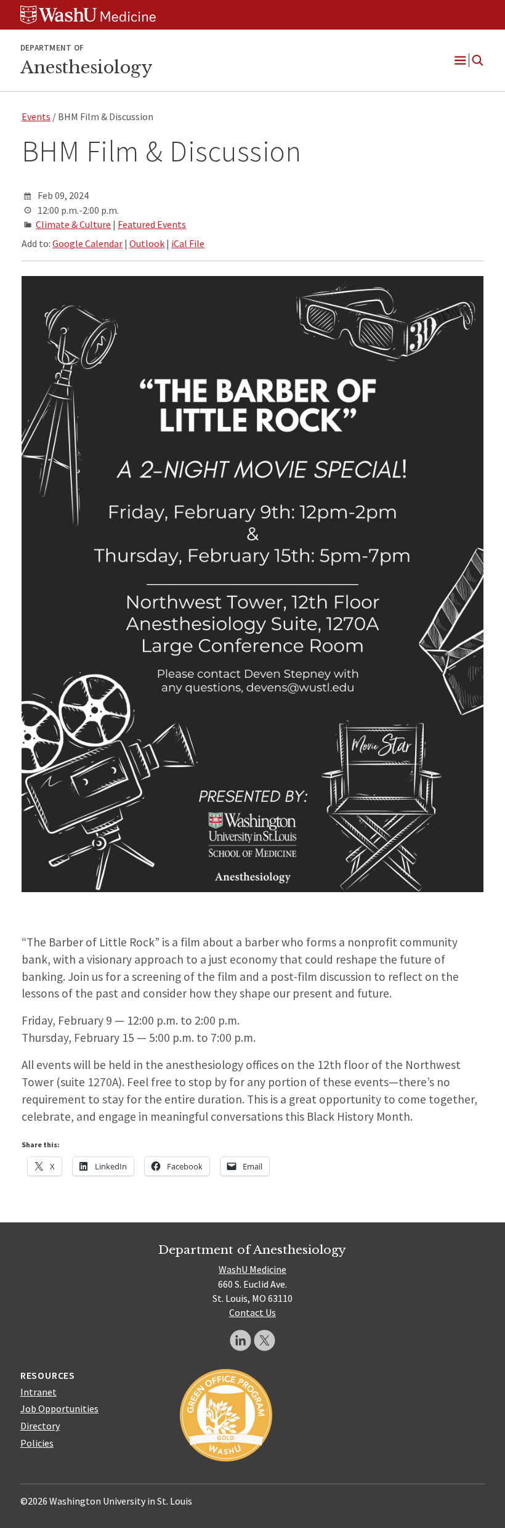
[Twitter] (264, 1340)
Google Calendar (87, 243)
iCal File (187, 243)
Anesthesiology (86, 67)
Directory (40, 1426)
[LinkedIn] (240, 1340)
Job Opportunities (59, 1408)
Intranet (38, 1392)
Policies (37, 1443)
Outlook (146, 243)
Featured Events (152, 224)
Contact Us (252, 1312)
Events (36, 116)
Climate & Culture (73, 224)
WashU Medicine (252, 1269)
